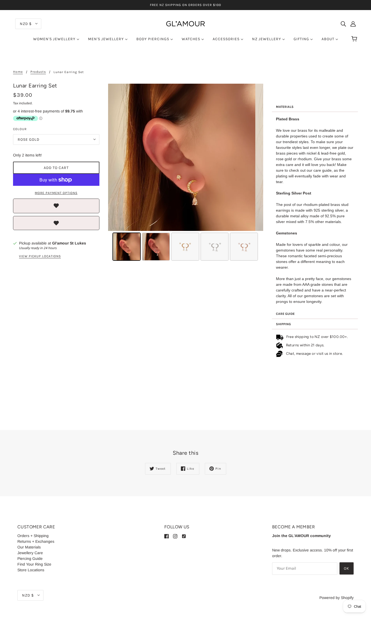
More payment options (56, 193)
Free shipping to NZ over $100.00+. (316, 336)
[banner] (185, 23)
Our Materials (29, 547)
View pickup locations (40, 256)
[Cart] (355, 39)
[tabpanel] (315, 210)
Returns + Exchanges (35, 541)
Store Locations (30, 570)
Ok (346, 568)
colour (20, 129)
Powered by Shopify (336, 597)
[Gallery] (185, 173)
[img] (343, 23)
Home (18, 72)
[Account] (353, 23)
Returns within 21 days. (304, 345)
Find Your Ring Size (34, 564)
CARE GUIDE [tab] (285, 314)
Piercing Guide (30, 558)
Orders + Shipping (33, 536)
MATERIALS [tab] (285, 107)
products (38, 72)
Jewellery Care (30, 553)
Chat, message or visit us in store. (315, 353)
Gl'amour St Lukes (69, 243)
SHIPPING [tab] (283, 324)
